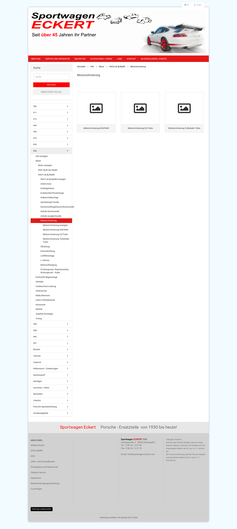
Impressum (36, 478)
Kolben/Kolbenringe (49, 197)
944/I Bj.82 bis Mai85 (47, 170)
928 (35, 330)
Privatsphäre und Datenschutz (44, 467)
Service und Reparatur (57, 59)
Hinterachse (41, 291)
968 (35, 324)
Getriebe (39, 281)
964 (35, 125)
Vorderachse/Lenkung (46, 286)
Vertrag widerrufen (41, 509)
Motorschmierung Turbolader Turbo (56, 240)
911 (35, 112)
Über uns (35, 59)
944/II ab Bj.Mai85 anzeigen (53, 179)
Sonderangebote (40, 413)
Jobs (119, 59)
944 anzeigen (42, 156)
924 (35, 144)
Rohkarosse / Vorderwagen (45, 368)
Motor (38, 161)
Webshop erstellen (108, 517)
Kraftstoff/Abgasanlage (46, 277)
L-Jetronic (45, 260)
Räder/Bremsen (43, 295)
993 (35, 131)
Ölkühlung (45, 246)
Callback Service (38, 472)
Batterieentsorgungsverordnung (45, 483)
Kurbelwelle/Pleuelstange (52, 193)
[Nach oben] (228, 524)
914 (35, 138)
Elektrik (39, 309)
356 (35, 106)
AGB (33, 456)
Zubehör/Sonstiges (44, 314)
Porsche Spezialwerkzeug (45, 406)
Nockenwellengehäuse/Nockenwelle (56, 207)
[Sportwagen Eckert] (118, 31)
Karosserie (40, 304)
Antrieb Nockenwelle (49, 211)
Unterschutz (45, 184)
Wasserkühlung (47, 251)
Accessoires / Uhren (101, 59)
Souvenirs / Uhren (41, 387)
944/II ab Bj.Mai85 (46, 174)
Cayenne (37, 362)
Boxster (36, 349)
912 (35, 119)
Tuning (39, 318)
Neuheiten (79, 59)
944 (35, 151)
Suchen (51, 85)
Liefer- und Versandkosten (43, 461)
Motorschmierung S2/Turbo (55, 234)
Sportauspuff (39, 375)
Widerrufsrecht (37, 445)
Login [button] (199, 5)
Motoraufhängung (48, 265)
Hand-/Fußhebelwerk (45, 300)
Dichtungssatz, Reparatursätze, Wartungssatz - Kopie (54, 271)
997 (35, 343)
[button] (187, 4)
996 (35, 336)
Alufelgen (37, 381)
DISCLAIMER (37, 450)
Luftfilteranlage (47, 256)
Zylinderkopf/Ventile (49, 202)
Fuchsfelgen (36, 489)
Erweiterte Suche (51, 92)
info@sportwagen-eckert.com (141, 454)
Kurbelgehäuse (47, 188)
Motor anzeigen (45, 165)
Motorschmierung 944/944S (55, 229)
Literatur (37, 400)
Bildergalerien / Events (154, 59)
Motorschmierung (48, 220)
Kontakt (131, 59)
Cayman (37, 356)
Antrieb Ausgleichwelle (50, 216)
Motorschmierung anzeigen (55, 225)
